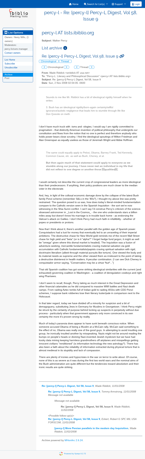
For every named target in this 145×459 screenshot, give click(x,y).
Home (75, 4)
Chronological (49, 61)
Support (118, 4)
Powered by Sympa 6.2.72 (75, 454)
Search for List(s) (95, 4)
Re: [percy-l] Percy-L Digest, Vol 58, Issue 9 (68, 386)
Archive (8, 74)
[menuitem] (73, 4)
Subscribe (10, 63)
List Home (10, 59)
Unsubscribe (11, 67)
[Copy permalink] (121, 56)
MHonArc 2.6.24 (74, 440)
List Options (15, 32)
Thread (65, 61)
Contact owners (13, 53)
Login (137, 4)
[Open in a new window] (65, 48)
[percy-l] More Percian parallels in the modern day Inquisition (91, 428)
